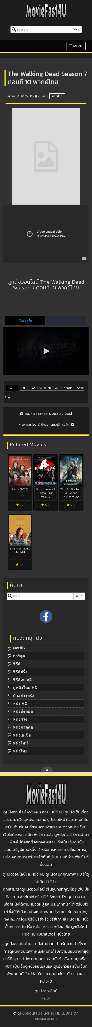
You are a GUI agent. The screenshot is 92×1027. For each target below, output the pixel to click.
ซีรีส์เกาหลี (22, 680)
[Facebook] (46, 616)
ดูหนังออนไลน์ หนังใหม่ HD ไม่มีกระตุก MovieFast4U (48, 1016)
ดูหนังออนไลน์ (46, 991)
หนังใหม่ (20, 743)
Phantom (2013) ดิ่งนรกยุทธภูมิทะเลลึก (44, 424)
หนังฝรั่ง (20, 719)
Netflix (19, 648)
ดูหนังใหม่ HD (25, 688)
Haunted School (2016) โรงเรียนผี (48, 414)
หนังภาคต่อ (23, 727)
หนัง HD (20, 703)
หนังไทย (20, 751)
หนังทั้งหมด (23, 711)
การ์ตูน (19, 656)
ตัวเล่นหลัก (25, 320)
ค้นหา (76, 29)
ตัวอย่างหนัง (24, 695)
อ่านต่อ (46, 998)
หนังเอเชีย (22, 735)
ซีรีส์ (17, 664)
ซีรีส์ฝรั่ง (57, 96)
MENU (77, 46)
